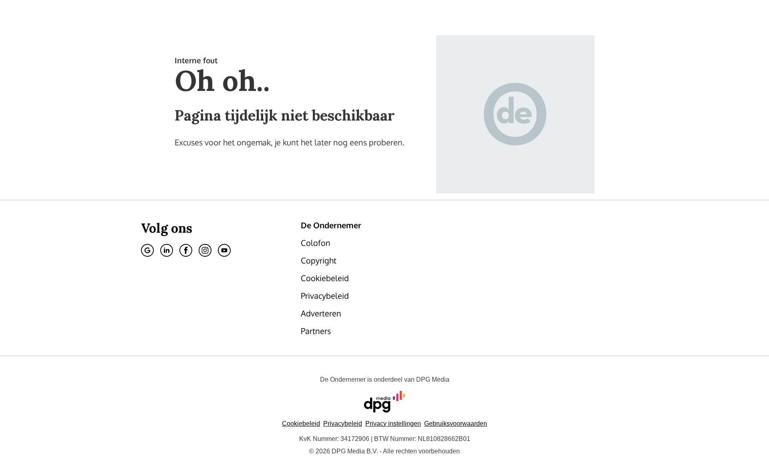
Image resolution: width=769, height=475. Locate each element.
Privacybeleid (342, 423)
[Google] (147, 250)
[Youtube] (224, 250)
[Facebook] (185, 250)
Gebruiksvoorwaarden (455, 423)
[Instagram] (205, 250)
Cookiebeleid (301, 423)
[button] (393, 423)
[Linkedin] (166, 250)
